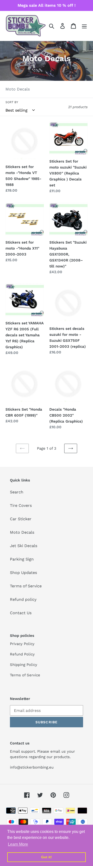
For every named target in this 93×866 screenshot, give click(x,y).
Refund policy (23, 599)
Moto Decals (22, 532)
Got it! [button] (46, 857)
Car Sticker (20, 519)
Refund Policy (22, 654)
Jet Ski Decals (23, 545)
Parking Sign (22, 559)
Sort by (11, 102)
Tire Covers (21, 505)
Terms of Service (26, 586)
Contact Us (20, 612)
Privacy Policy (22, 644)
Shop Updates (23, 572)
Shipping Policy (23, 664)
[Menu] (84, 26)
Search (16, 492)
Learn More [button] (18, 844)
